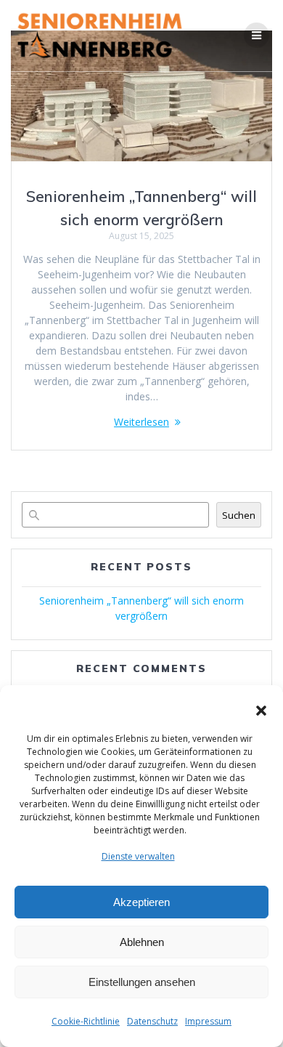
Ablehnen (142, 942)
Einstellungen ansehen (142, 982)
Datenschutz (152, 1021)
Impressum (208, 1021)
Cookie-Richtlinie (86, 1021)
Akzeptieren (141, 902)
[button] (261, 710)
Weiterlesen (141, 422)
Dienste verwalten (138, 856)
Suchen (238, 515)
